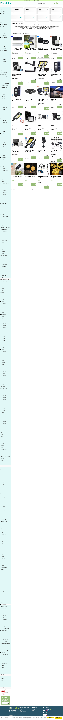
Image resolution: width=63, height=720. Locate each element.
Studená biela (4, 109)
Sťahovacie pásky (4, 462)
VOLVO (3, 565)
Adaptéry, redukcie (4, 225)
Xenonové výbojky (4, 521)
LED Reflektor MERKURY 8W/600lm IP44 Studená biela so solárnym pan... (43, 100)
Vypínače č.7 (4, 353)
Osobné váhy (4, 637)
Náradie (3, 667)
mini (3, 218)
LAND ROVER (3, 558)
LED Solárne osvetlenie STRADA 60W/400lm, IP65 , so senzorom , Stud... (30, 151)
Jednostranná (4, 111)
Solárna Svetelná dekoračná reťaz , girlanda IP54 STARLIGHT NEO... (43, 177)
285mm (4, 146)
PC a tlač (2, 674)
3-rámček (4, 338)
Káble (2, 447)
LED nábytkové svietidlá (4, 72)
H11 (3, 480)
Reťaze (3, 238)
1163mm (4, 153)
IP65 (3, 166)
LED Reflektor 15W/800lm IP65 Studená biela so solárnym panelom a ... (30, 125)
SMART (2, 436)
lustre (2, 277)
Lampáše (3, 242)
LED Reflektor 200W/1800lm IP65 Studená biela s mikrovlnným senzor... (17, 151)
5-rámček (4, 342)
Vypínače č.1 (4, 303)
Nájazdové (3, 251)
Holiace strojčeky (5, 632)
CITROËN (3, 552)
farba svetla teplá (5, 168)
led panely (4, 262)
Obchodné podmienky (23, 711)
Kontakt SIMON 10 (4, 388)
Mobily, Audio (3, 652)
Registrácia (43, 3)
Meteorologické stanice (6, 628)
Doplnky (2, 602)
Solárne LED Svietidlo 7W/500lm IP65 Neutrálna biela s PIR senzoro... (17, 49)
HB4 (3, 486)
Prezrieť (13, 12)
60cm (3, 133)
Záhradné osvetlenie (4, 240)
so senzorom (3, 15)
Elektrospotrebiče (4, 608)
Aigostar (2, 292)
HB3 (3, 484)
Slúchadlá (4, 656)
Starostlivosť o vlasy (5, 639)
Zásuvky (3, 299)
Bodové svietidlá (3, 74)
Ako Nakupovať (22, 713)
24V (2, 177)
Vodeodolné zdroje (4, 203)
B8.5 (3, 508)
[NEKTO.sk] (5, 3)
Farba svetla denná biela (5, 50)
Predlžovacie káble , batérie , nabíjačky (5, 644)
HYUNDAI (3, 543)
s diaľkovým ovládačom (6, 216)
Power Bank (4, 661)
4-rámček (4, 340)
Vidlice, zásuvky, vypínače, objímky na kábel (5, 454)
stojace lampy (4, 266)
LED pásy (3, 236)
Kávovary (4, 617)
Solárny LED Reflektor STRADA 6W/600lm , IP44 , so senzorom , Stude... (56, 100)
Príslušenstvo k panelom (5, 63)
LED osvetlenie (3, 7)
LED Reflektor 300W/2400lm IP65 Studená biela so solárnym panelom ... (56, 125)
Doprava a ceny (34, 709)
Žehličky (4, 613)
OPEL (2, 545)
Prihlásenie (39, 3)
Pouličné (3, 253)
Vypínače (3, 301)
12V (3, 205)
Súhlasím (50, 717)
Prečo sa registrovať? (23, 712)
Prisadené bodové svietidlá (5, 83)
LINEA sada (3, 96)
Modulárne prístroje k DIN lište (5, 456)
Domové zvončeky (4, 663)
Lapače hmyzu (4, 626)
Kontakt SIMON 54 (4, 281)
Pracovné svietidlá (4, 244)
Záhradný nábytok (4, 606)
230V (2, 179)
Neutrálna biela (5, 107)
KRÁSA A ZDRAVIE (4, 630)
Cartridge (2, 678)
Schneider (2, 414)
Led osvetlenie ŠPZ (4, 528)
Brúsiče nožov (4, 669)
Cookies (33, 710)
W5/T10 (4, 510)
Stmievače (3, 212)
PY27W (3, 495)
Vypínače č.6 (4, 323)
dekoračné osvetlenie (5, 268)
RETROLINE (3, 386)
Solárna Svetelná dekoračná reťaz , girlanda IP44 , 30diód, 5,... (56, 177)
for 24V (2, 571)
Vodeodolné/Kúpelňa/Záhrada (5, 227)
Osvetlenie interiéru (4, 255)
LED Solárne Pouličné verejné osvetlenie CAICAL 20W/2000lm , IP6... (17, 177)
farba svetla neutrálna (5, 170)
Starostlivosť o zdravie (5, 641)
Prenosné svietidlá (4, 209)
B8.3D (3, 499)
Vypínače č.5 (4, 305)
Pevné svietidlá (4, 81)
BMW (2, 532)
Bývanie (2, 648)
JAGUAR (3, 556)
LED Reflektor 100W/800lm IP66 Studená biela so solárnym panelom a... (17, 74)
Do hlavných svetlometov (5, 469)
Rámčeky (3, 286)
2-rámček (4, 336)
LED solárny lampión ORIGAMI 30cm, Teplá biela (30, 177)
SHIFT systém (3, 98)
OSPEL (2, 432)
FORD (2, 539)
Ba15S (3, 593)
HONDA (3, 541)
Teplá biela (4, 105)
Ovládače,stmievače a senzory (6, 190)
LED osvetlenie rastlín (4, 9)
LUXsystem (4, 94)
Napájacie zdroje (5, 192)
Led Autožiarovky (3, 467)
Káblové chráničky (4, 449)
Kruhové (4, 44)
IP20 (3, 159)
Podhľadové (4, 35)
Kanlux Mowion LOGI (4, 314)
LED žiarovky (3, 11)
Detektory (3, 665)
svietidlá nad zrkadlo (4, 275)
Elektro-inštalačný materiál (5, 279)
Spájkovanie (4, 194)
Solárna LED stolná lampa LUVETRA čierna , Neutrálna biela (43, 151)
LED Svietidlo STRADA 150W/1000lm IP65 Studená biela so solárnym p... (42, 74)
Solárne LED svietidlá (4, 229)
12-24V (3, 214)
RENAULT (3, 547)
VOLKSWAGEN (4, 534)
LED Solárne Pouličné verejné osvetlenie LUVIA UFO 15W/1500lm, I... (30, 100)
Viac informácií (39, 718)
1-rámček (4, 334)
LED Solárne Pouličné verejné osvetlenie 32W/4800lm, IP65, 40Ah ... (43, 49)
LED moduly (3, 70)
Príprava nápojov (5, 619)
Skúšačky (2, 458)
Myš (2, 682)
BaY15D (4, 497)
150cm (3, 118)
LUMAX (2, 434)
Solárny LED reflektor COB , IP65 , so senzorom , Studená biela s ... (17, 125)
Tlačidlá (3, 288)
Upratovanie (4, 615)
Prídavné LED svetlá (4, 523)
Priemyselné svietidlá (4, 20)
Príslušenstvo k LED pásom (5, 183)
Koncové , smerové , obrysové (6, 493)
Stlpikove (3, 249)
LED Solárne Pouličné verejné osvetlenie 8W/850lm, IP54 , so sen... (17, 100)
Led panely (3, 22)
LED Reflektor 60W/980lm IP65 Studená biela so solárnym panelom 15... (43, 125)
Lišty (2, 460)
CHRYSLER (3, 554)
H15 (3, 482)
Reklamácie (21, 710)
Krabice (3, 290)
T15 (3, 517)
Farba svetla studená (4, 37)
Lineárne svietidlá (3, 100)
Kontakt (21, 709)
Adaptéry (2, 569)
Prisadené (4, 33)
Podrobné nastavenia (58, 718)
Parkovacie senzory (4, 567)
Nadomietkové (3, 438)
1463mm (4, 155)
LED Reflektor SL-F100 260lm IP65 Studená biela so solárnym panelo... (30, 49)
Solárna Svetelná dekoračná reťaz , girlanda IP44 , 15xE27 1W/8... (56, 151)
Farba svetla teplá (4, 24)
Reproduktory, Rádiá (5, 654)
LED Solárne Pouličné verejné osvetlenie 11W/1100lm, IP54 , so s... (56, 74)
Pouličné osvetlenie (4, 231)
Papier (2, 680)
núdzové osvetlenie (4, 264)
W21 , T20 (4, 506)
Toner (2, 676)
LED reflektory (3, 13)
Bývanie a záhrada (3, 604)
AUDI (2, 530)
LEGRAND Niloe (3, 366)
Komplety (3, 181)
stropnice (3, 273)
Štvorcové (4, 26)
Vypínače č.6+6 (4, 351)
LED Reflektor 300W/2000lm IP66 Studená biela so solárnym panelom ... (56, 49)
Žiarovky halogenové (4, 519)
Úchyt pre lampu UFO (28, 73)
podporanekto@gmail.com (14, 712)
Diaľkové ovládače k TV (5, 650)
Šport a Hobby (3, 687)
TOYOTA (3, 563)
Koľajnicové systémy (4, 87)
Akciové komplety (4, 76)
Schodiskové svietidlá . (5, 85)
